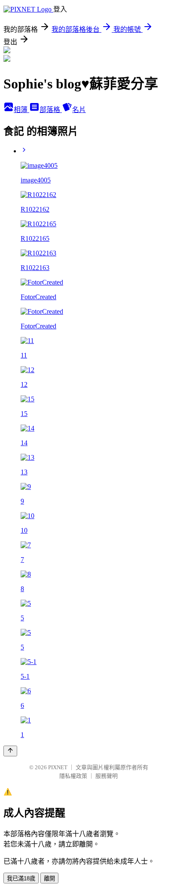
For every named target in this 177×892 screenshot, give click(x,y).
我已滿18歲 (21, 878)
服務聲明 (106, 776)
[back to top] (10, 751)
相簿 (21, 109)
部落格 (51, 109)
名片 (79, 109)
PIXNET (57, 767)
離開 (49, 878)
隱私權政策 (73, 776)
